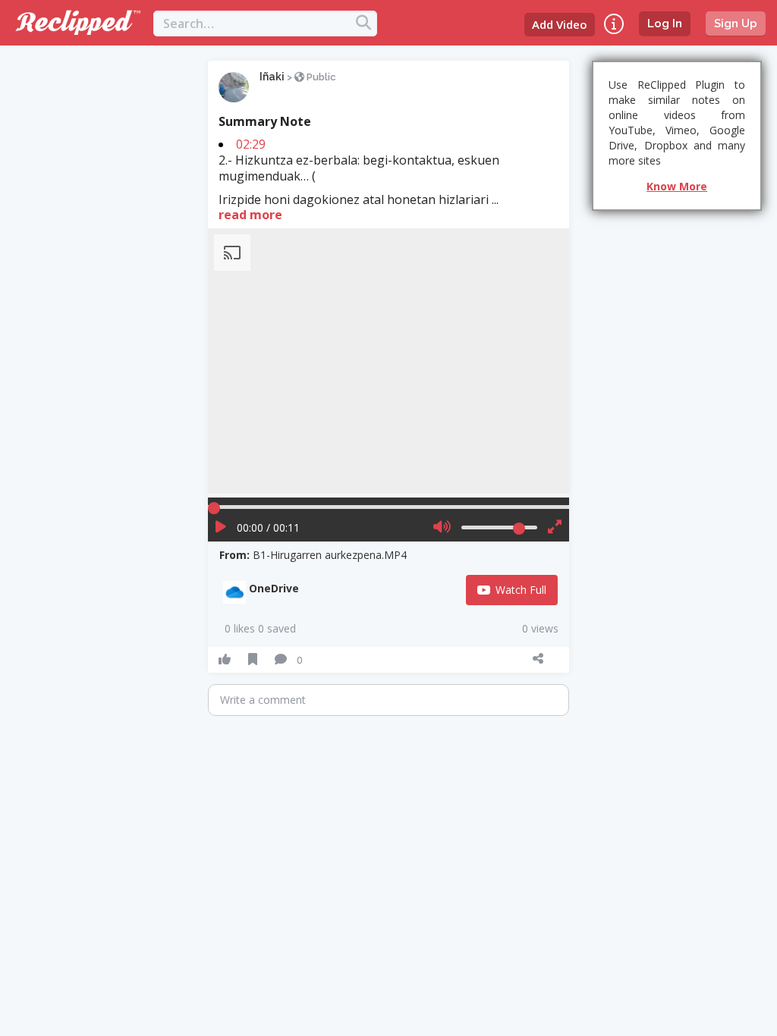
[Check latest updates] (614, 24)
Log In (664, 23)
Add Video (559, 24)
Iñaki (272, 77)
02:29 (251, 144)
